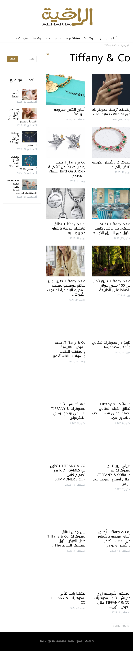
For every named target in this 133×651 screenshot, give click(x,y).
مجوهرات (90, 38)
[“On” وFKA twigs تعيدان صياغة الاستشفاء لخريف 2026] (29, 184)
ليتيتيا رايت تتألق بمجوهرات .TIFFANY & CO (67, 598)
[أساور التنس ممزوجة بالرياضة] (65, 89)
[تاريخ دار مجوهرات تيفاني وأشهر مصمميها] (111, 322)
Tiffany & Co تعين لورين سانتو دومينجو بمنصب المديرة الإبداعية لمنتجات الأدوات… (66, 288)
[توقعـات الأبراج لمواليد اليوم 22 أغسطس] (29, 136)
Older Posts (121, 626)
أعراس (58, 38)
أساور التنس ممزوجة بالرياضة (69, 111)
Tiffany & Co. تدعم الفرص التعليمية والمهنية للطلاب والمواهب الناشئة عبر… (67, 349)
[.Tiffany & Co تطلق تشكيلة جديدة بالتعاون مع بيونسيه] (65, 203)
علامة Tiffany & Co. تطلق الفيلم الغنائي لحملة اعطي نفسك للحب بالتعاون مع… (111, 411)
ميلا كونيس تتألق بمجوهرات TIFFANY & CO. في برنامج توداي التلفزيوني (68, 411)
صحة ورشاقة (41, 38)
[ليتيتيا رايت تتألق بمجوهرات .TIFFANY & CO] (65, 573)
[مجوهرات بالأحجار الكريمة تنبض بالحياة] (111, 142)
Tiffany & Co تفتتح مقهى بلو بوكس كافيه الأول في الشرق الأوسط (111, 228)
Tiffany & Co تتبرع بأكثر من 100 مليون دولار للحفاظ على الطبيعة (111, 285)
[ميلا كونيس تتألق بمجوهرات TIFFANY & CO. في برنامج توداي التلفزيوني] (65, 384)
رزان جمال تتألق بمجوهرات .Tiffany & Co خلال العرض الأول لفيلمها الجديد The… (66, 539)
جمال (104, 38)
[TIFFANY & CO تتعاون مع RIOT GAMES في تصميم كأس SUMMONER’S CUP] (65, 445)
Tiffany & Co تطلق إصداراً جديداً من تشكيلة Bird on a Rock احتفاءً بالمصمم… (66, 169)
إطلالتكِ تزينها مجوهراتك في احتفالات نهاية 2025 (111, 111)
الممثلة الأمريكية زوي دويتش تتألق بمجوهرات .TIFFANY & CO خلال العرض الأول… (112, 600)
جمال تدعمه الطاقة (16, 93)
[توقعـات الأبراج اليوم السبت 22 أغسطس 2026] (29, 160)
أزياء (114, 38)
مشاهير (74, 38)
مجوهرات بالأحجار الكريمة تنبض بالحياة (111, 164)
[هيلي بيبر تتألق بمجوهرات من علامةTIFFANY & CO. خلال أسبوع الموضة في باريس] (111, 445)
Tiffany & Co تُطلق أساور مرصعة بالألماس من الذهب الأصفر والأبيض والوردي (113, 539)
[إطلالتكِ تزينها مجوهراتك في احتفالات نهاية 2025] (111, 89)
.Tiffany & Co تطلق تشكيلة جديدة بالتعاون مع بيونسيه (67, 228)
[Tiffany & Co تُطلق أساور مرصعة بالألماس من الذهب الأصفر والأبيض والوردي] (111, 511)
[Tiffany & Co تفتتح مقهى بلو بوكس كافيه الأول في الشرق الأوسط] (111, 203)
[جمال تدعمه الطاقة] (29, 94)
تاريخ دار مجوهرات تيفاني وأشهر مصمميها (111, 344)
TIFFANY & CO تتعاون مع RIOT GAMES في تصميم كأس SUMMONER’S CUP (67, 473)
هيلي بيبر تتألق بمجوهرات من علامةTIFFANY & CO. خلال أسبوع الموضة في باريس (111, 475)
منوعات (23, 38)
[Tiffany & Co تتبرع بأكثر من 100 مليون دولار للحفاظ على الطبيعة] (111, 261)
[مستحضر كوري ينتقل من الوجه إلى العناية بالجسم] (29, 113)
